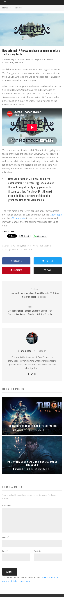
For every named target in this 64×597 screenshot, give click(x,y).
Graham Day (9, 59)
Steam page (56, 214)
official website (18, 218)
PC (32, 60)
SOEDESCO (46, 246)
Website (37, 551)
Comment (7, 505)
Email (5, 551)
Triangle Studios (11, 249)
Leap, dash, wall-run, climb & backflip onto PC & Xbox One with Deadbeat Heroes (34, 293)
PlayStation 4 (40, 60)
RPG (36, 246)
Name (5, 537)
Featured (21, 60)
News (28, 60)
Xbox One (49, 60)
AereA (6, 246)
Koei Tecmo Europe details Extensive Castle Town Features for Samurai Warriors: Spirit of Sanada (29, 310)
